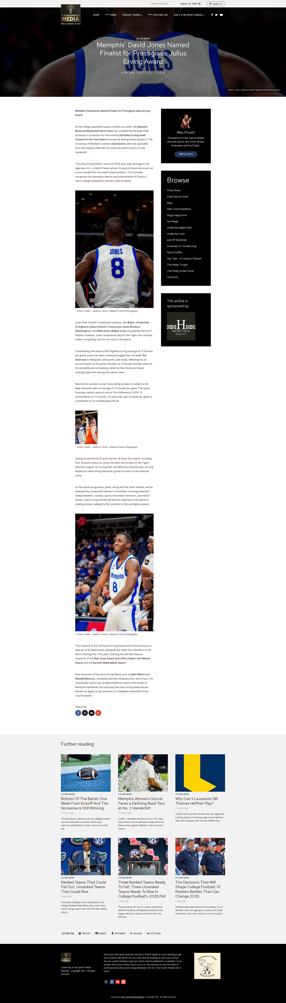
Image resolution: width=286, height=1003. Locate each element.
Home (96, 14)
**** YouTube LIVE (158, 14)
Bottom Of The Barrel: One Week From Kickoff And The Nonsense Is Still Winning (84, 803)
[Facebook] (112, 982)
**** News (110, 14)
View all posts (186, 154)
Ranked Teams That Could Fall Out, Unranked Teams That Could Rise (83, 887)
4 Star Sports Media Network (132, 997)
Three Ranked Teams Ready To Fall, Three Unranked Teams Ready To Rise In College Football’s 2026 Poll (142, 889)
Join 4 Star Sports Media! (188, 14)
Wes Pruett (129, 72)
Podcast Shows (131, 14)
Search (177, 3)
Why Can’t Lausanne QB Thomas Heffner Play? (196, 801)
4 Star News (143, 38)
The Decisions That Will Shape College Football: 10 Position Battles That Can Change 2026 (197, 889)
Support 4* (218, 3)
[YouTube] (117, 982)
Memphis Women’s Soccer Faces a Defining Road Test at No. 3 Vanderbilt (141, 803)
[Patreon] (123, 982)
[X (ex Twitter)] (106, 982)
